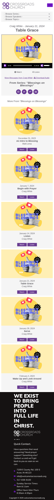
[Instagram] (16, 439)
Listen (37, 72)
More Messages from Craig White (18, 78)
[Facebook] (14, 439)
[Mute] (42, 65)
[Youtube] (17, 439)
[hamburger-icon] (50, 5)
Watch (19, 72)
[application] (27, 65)
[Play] (5, 65)
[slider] (22, 65)
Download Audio (42, 78)
